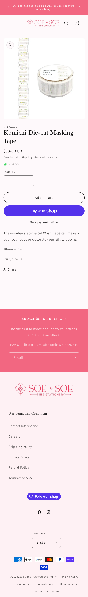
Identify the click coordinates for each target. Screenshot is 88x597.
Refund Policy (19, 467)
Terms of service (45, 583)
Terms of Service (21, 478)
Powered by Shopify (44, 576)
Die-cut (17, 259)
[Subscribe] (74, 357)
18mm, (7, 259)
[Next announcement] (80, 7)
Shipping (27, 157)
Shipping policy (69, 583)
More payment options (44, 222)
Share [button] (12, 269)
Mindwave (10, 126)
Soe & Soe (25, 576)
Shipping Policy (20, 446)
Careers (14, 436)
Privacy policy (22, 583)
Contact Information (24, 426)
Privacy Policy (19, 457)
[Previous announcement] (8, 7)
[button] (9, 23)
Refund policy (69, 576)
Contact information (46, 591)
